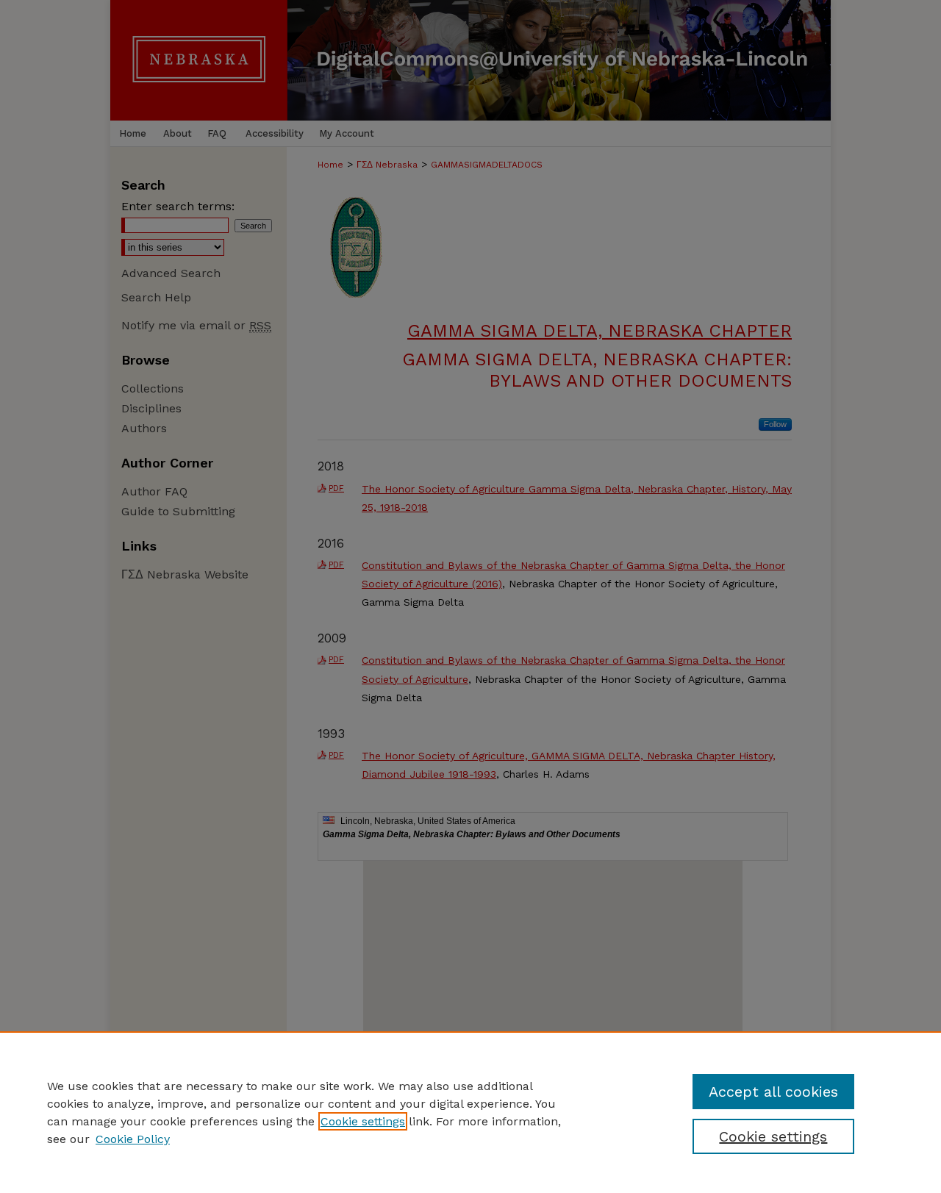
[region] (470, 1112)
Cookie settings (363, 1121)
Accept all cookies (773, 1091)
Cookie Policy (133, 1139)
